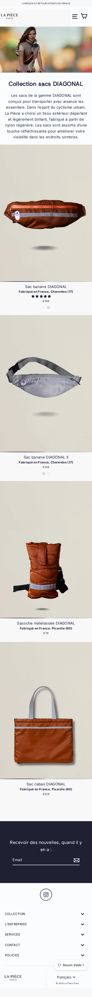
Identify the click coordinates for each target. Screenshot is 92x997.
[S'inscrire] (75, 860)
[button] (41, 296)
